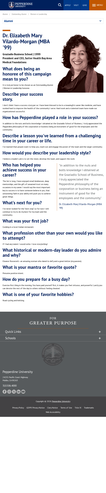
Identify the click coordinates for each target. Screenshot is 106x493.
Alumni (8, 21)
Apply (68, 5)
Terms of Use (66, 407)
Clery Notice (52, 407)
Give (85, 5)
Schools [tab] (10, 338)
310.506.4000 (10, 385)
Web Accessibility (53, 412)
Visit (76, 5)
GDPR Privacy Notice (35, 407)
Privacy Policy (18, 407)
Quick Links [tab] (13, 332)
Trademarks (89, 407)
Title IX (78, 407)
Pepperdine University (17, 2)
